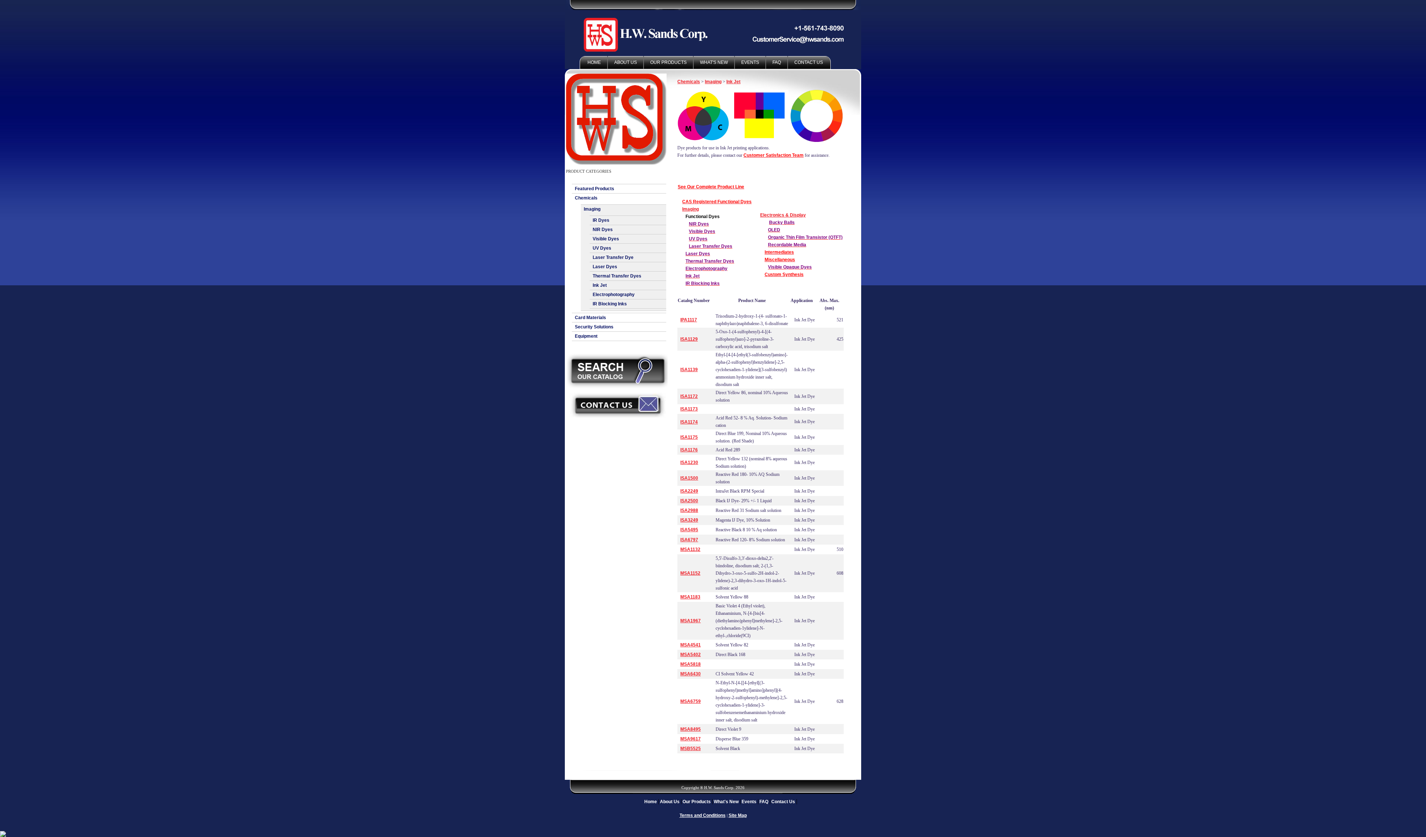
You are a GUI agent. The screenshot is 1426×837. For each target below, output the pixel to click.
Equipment (586, 336)
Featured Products (594, 188)
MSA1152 (690, 573)
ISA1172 (689, 396)
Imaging (592, 209)
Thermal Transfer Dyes (617, 276)
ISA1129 (689, 339)
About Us (625, 62)
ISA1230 (689, 462)
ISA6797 (689, 539)
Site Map (738, 815)
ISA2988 (689, 510)
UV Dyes (602, 248)
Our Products (668, 62)
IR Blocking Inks (610, 303)
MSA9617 (690, 739)
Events (750, 62)
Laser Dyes (605, 266)
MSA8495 (690, 729)
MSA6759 (690, 701)
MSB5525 (690, 748)
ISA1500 (689, 478)
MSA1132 (690, 549)
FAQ (776, 62)
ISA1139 (689, 369)
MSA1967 (690, 620)
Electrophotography (614, 294)
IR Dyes (601, 220)
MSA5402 (690, 654)
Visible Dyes (606, 238)
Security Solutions (594, 327)
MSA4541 (690, 645)
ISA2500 (689, 500)
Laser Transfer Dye (613, 257)
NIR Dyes (603, 229)
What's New (714, 62)
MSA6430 (690, 674)
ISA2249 (689, 491)
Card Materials (590, 317)
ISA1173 (689, 409)
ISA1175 (689, 437)
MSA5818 (690, 664)
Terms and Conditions (703, 815)
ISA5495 (689, 529)
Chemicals (586, 198)
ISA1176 (689, 449)
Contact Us (808, 62)
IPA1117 (688, 319)
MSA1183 (690, 597)
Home (594, 62)
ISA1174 (689, 422)
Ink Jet (600, 285)
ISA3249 (689, 520)
